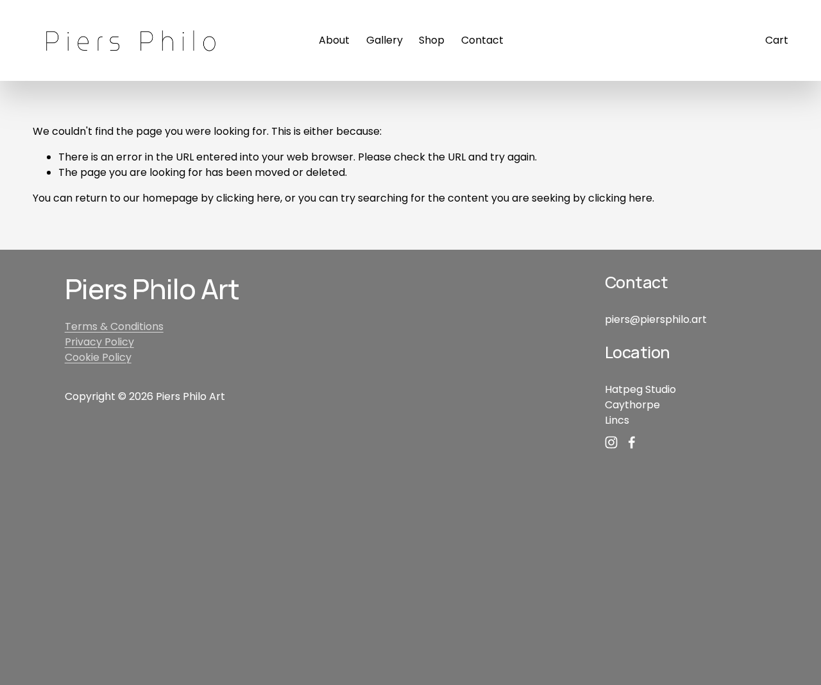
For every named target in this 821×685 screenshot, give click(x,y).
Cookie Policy (98, 357)
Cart (776, 40)
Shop (431, 40)
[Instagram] (611, 442)
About (334, 40)
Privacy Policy (99, 341)
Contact (482, 40)
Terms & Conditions (114, 326)
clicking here (248, 198)
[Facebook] (631, 442)
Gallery (384, 40)
